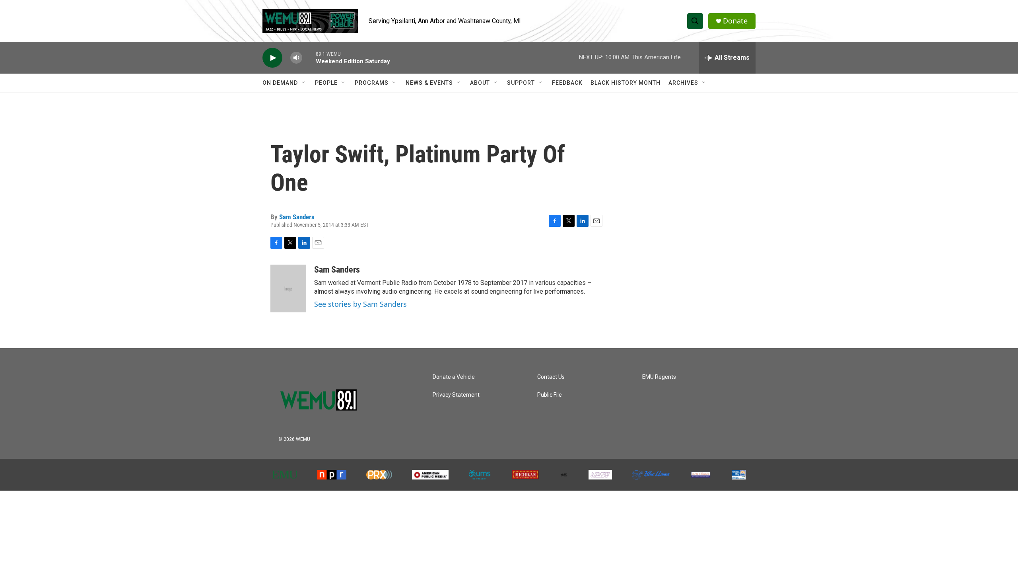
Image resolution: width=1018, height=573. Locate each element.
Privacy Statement (456, 395)
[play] (272, 57)
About (480, 83)
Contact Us (551, 377)
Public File (549, 395)
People (326, 83)
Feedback (567, 83)
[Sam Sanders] (288, 288)
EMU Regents (659, 377)
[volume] (296, 58)
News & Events (429, 83)
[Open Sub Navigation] (304, 83)
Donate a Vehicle (454, 377)
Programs (372, 83)
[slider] (309, 57)
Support (521, 83)
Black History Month (626, 83)
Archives (683, 83)
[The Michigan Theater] (525, 474)
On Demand (280, 83)
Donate (735, 21)
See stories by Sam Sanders (360, 304)
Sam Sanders (297, 217)
